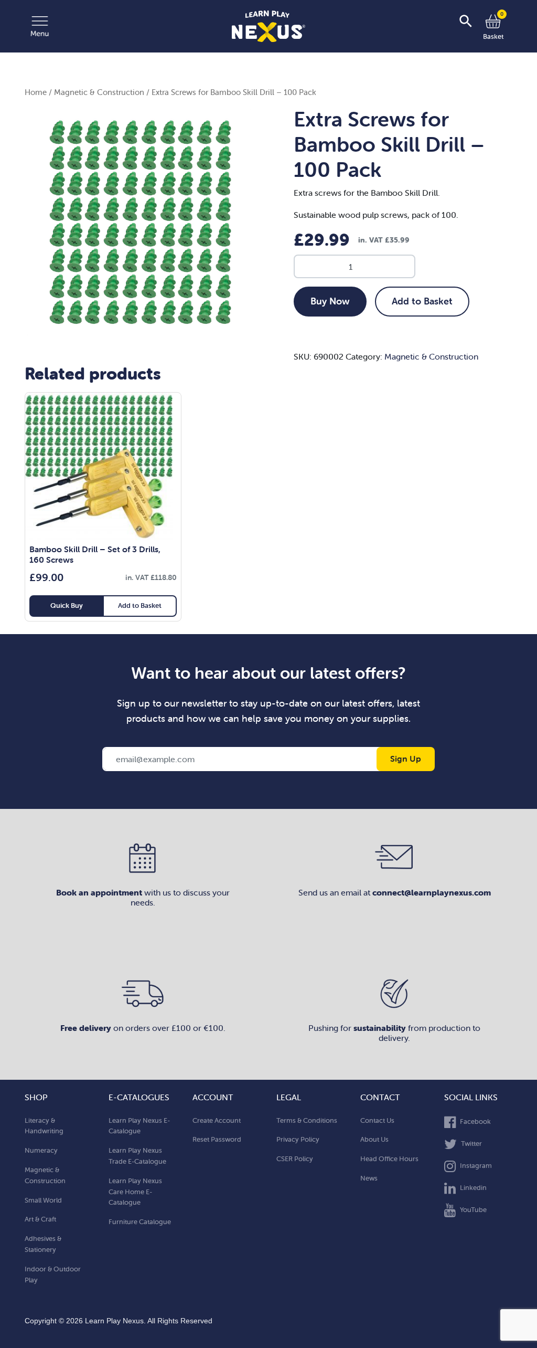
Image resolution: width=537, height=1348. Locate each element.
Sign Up (405, 758)
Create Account (216, 1120)
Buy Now (330, 301)
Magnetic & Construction (99, 92)
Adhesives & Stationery (43, 1244)
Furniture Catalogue (140, 1221)
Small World (43, 1200)
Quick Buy (66, 605)
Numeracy (41, 1150)
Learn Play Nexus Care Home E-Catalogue (135, 1191)
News (369, 1178)
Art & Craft (40, 1219)
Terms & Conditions (306, 1120)
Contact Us (377, 1120)
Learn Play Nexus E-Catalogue (139, 1126)
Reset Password (216, 1139)
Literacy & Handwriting (44, 1126)
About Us (374, 1139)
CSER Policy (294, 1158)
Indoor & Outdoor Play (53, 1274)
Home (36, 92)
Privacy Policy (297, 1139)
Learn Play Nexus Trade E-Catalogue (137, 1156)
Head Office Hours (389, 1158)
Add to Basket (422, 301)
